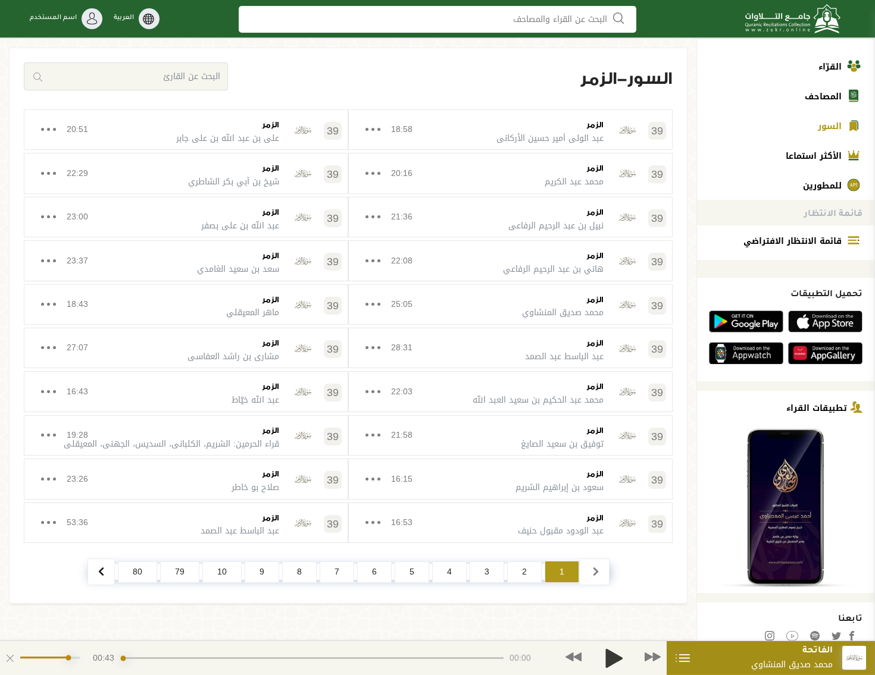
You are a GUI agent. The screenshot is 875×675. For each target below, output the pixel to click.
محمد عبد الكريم (574, 182)
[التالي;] (101, 571)
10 (222, 572)
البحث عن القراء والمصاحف (561, 19)
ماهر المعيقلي (252, 312)
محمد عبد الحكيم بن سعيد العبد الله (538, 400)
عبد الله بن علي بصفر (240, 226)
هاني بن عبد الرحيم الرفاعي (553, 269)
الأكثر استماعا (815, 156)
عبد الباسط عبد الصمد (564, 357)
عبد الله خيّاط (255, 400)
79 (180, 572)
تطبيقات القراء (818, 408)
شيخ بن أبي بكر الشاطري (233, 182)
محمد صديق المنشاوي (563, 312)
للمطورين (824, 186)
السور (831, 126)
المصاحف (825, 97)
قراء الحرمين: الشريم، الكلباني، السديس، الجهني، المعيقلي (171, 444)
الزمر (595, 124)
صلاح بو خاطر (255, 487)
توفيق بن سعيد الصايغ (562, 444)
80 (137, 572)
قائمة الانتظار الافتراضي (794, 241)
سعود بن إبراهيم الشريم (559, 487)
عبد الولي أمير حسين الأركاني (550, 138)
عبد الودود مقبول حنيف (561, 531)
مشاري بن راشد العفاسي (233, 357)
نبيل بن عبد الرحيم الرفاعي (556, 226)
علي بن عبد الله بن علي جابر (227, 138)
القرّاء (831, 67)
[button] (574, 657)
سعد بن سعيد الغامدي (238, 269)
